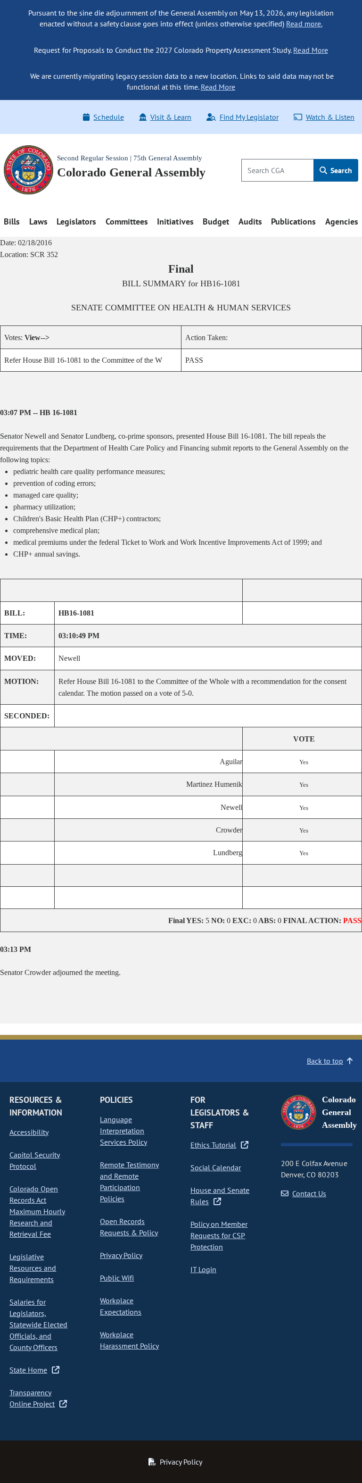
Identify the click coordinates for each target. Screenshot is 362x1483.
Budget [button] (216, 221)
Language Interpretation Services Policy (123, 1131)
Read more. (304, 23)
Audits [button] (250, 221)
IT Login (203, 1269)
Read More (310, 50)
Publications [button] (293, 221)
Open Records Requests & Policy (129, 1226)
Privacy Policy (121, 1255)
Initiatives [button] (175, 221)
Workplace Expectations (120, 1306)
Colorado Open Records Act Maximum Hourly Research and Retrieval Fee (37, 1211)
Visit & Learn (170, 117)
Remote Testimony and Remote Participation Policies (129, 1181)
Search (340, 170)
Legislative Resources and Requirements (32, 1268)
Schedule (108, 117)
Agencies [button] (341, 221)
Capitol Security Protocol (34, 1160)
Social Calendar (215, 1167)
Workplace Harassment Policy (129, 1340)
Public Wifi (117, 1278)
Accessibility (29, 1132)
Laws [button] (38, 221)
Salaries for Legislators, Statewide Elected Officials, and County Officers (38, 1324)
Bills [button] (12, 221)
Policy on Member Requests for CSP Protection (218, 1235)
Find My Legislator (249, 117)
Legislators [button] (76, 221)
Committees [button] (127, 221)
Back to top (325, 1061)
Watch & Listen (330, 117)
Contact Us (309, 1193)
